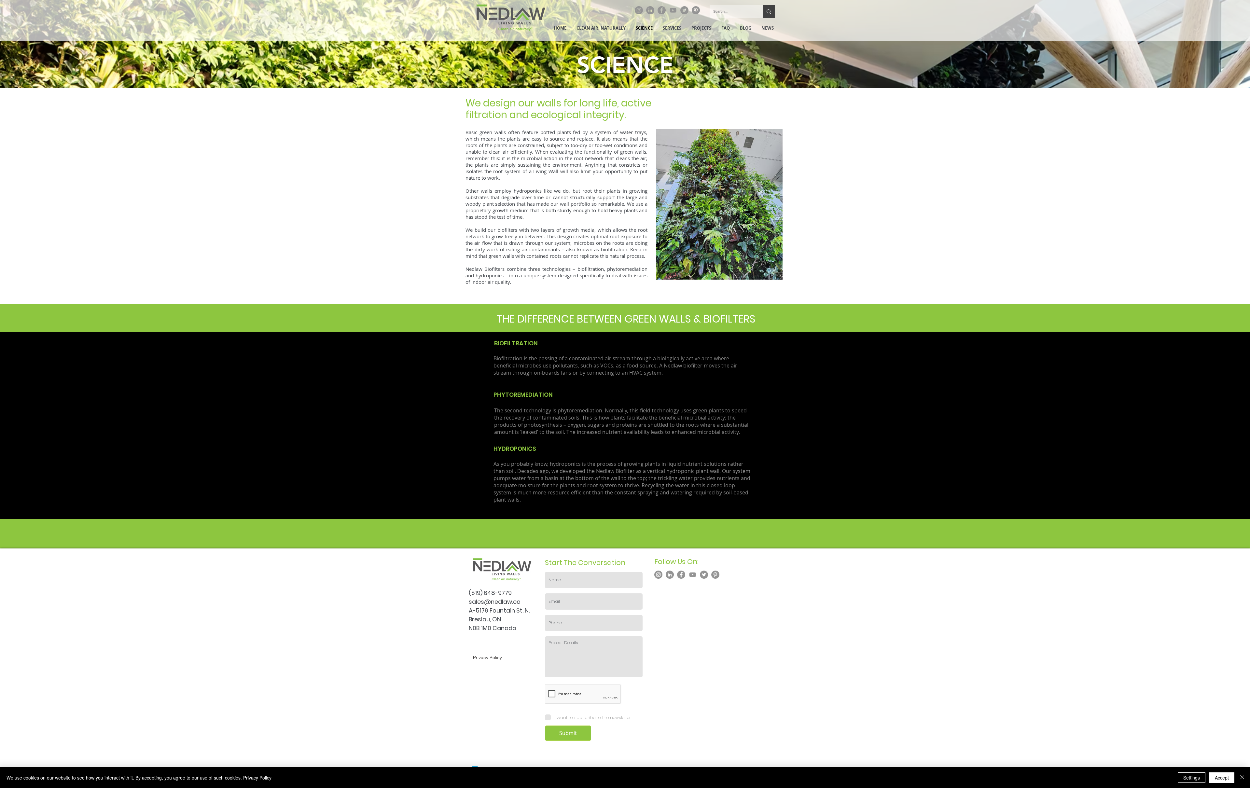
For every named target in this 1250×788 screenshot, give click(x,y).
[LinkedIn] (650, 10)
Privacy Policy (257, 777)
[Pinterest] (696, 10)
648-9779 (498, 593)
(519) (476, 593)
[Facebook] (662, 10)
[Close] (1242, 777)
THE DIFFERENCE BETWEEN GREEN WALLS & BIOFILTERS (626, 318)
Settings (1191, 777)
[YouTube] (673, 10)
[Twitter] (684, 10)
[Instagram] (639, 10)
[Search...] (769, 11)
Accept (1222, 777)
